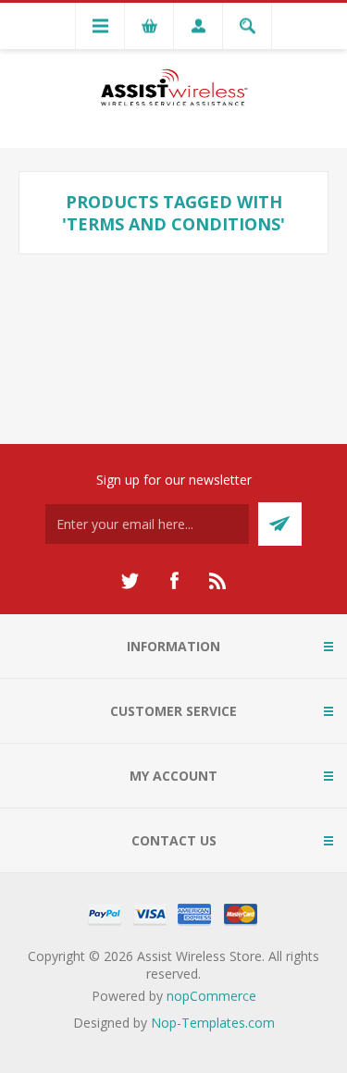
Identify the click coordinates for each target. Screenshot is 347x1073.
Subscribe (280, 524)
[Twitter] (129, 581)
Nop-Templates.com (213, 1022)
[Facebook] (174, 581)
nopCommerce (211, 996)
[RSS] (218, 581)
